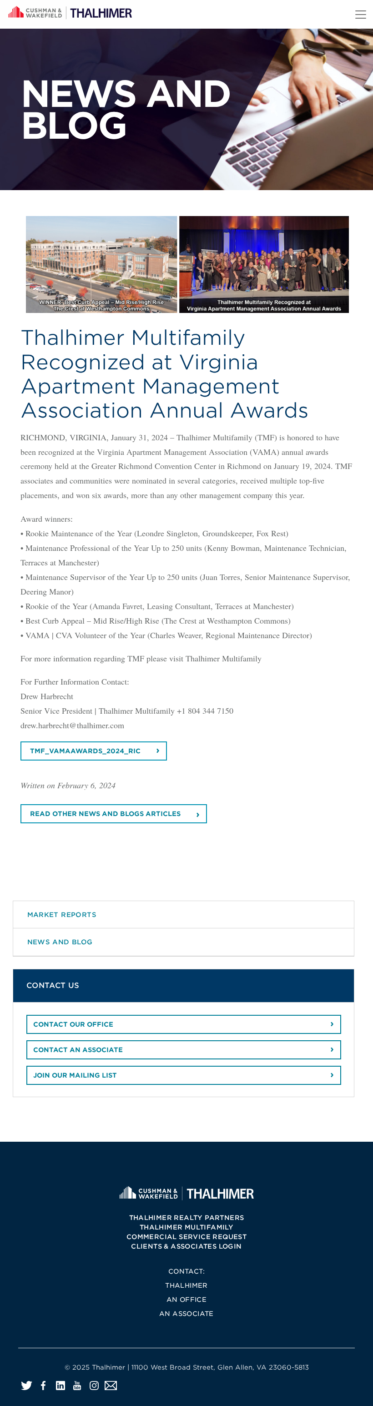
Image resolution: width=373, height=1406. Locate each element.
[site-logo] (186, 1193)
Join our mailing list (75, 1075)
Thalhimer (186, 1285)
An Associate (186, 1313)
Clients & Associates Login (186, 1246)
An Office (186, 1299)
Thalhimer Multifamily (186, 1227)
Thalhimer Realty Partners (186, 1217)
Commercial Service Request (186, 1236)
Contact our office (73, 1024)
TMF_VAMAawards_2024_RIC (85, 751)
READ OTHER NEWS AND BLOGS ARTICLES (105, 813)
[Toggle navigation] (360, 14)
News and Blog (60, 942)
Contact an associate (78, 1049)
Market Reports (62, 914)
